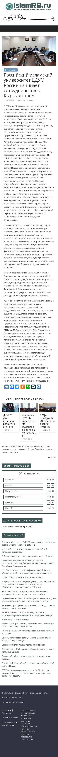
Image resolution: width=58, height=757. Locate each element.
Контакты (6, 713)
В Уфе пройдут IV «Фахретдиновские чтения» (47, 421)
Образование (10, 70)
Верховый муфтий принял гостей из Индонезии (23, 644)
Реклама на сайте (10, 717)
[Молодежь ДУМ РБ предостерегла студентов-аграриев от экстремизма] (29, 404)
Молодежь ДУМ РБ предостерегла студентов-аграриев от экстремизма (28, 425)
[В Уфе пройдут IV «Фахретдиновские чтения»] (47, 404)
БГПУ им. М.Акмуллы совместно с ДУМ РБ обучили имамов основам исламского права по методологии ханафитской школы (26, 673)
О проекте (6, 710)
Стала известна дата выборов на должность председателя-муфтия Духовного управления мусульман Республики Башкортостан (28, 563)
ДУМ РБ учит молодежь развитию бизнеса (9, 421)
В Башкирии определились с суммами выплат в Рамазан (28, 556)
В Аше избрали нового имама (15, 619)
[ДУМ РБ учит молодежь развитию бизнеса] (10, 404)
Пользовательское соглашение (10, 723)
